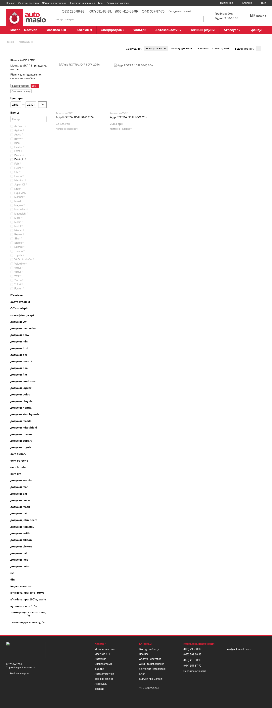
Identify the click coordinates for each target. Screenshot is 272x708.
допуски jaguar (20, 387)
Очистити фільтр (21, 91)
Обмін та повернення (54, 3)
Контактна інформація (82, 3)
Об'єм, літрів (19, 308)
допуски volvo (20, 394)
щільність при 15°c (23, 606)
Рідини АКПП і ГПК (22, 60)
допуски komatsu (22, 526)
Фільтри (139, 30)
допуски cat (18, 513)
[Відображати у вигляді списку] (263, 48)
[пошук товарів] (200, 19)
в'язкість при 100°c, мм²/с (28, 599)
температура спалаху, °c (27, 622)
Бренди (255, 30)
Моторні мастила (23, 30)
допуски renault (21, 361)
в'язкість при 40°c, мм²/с (27, 592)
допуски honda (20, 407)
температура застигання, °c (28, 614)
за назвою (202, 48)
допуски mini (19, 341)
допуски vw (18, 321)
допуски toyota (20, 447)
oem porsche (19, 460)
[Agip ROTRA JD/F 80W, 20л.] (134, 83)
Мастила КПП (57, 30)
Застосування (20, 301)
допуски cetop (20, 566)
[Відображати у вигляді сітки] (258, 48)
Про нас (10, 3)
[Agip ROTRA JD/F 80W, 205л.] (80, 83)
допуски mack (20, 506)
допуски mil (18, 553)
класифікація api (22, 315)
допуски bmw (19, 334)
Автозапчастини (168, 30)
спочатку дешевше (181, 48)
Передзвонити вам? (179, 11)
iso (12, 573)
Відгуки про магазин (118, 3)
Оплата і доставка (28, 3)
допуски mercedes (23, 328)
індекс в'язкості (21, 586)
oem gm (15, 473)
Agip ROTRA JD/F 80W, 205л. (75, 117)
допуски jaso (19, 559)
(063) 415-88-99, (127, 11)
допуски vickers (21, 546)
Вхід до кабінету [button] (149, 649)
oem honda (18, 467)
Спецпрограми (112, 30)
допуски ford (19, 348)
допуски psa (19, 368)
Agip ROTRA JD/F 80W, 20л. (129, 117)
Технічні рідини (202, 30)
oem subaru (18, 453)
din (12, 579)
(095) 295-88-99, (73, 11)
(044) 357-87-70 (153, 11)
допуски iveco (20, 500)
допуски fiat (18, 374)
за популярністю (156, 48)
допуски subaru (21, 440)
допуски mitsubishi (23, 427)
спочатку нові (220, 48)
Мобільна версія (19, 673)
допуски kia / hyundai (25, 414)
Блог (100, 3)
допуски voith (20, 533)
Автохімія (84, 30)
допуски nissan (21, 434)
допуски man (19, 486)
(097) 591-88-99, (100, 11)
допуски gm (18, 354)
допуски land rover (23, 381)
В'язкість (16, 295)
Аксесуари (232, 30)
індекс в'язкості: (20, 85)
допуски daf (18, 493)
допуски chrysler (22, 401)
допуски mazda (20, 420)
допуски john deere (23, 520)
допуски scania (21, 480)
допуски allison (21, 539)
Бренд (14, 112)
